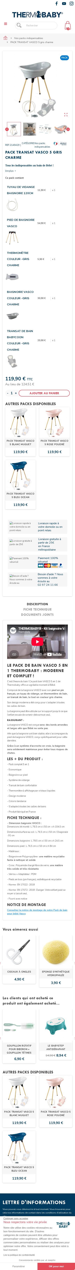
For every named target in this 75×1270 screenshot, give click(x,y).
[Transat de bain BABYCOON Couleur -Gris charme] (12, 361)
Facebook (56, 3)
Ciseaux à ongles (19, 971)
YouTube (64, 3)
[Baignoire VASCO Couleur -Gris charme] (12, 315)
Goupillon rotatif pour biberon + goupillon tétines (19, 1049)
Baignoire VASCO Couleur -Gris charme (20, 298)
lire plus (10, 171)
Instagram (71, 3)
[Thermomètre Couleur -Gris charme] (12, 276)
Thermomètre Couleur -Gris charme (18, 259)
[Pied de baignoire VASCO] (12, 237)
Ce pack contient (14, 178)
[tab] (37, 604)
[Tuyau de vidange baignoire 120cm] (12, 204)
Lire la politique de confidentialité (19, 1255)
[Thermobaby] (37, 13)
